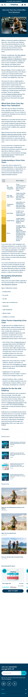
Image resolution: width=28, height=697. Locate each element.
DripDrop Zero (5, 423)
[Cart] (25, 4)
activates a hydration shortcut (14, 94)
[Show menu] (2, 4)
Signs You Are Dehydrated (8, 533)
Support (3, 693)
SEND (24, 673)
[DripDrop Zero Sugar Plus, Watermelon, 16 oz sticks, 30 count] (13, 575)
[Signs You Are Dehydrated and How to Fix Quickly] (14, 496)
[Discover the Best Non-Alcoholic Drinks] (14, 546)
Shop (2, 689)
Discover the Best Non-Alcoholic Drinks (12, 557)
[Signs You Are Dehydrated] (14, 521)
